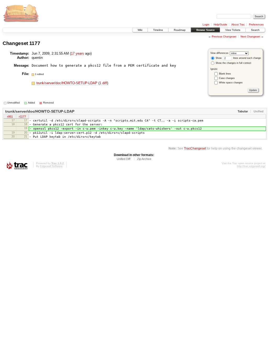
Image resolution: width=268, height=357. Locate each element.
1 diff (103, 83)
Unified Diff (123, 158)
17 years (77, 53)
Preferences (256, 24)
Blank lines (225, 73)
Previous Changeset (224, 36)
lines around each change (246, 58)
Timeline (158, 29)
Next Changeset (250, 36)
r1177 (22, 116)
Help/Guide (220, 24)
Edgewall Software (51, 166)
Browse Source (205, 29)
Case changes (227, 78)
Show (218, 58)
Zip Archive (144, 158)
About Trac (238, 24)
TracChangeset (195, 148)
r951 (10, 116)
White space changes (231, 82)
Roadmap (180, 29)
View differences (219, 53)
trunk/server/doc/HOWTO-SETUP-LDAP (67, 83)
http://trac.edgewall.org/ (251, 166)
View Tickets (232, 29)
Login (206, 24)
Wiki (140, 29)
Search (255, 29)
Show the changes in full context (233, 63)
